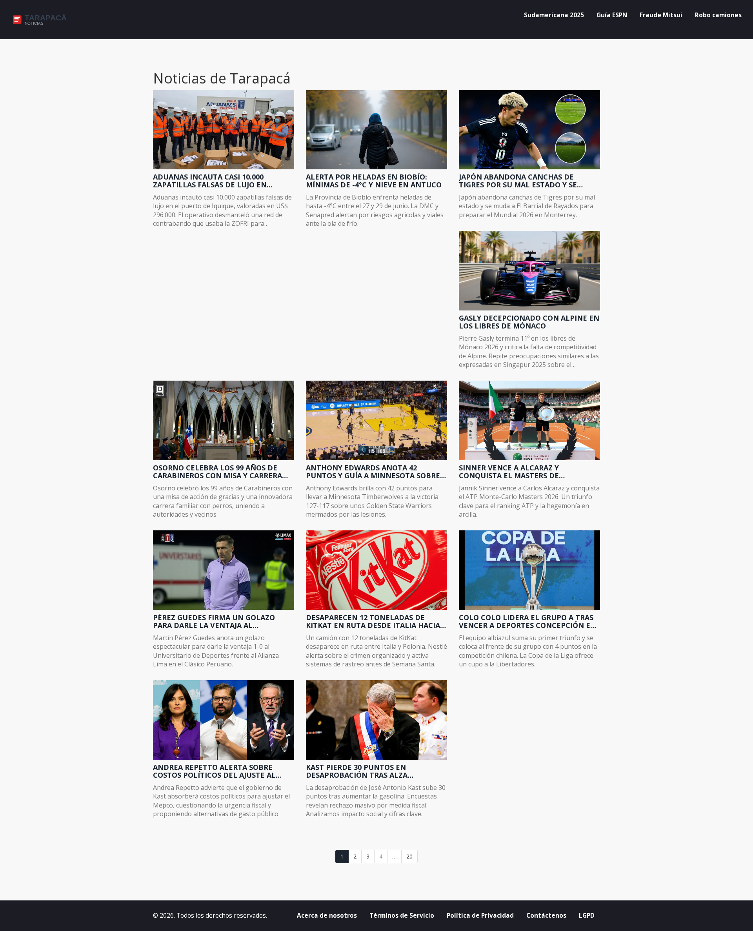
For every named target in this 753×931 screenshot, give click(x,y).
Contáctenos (546, 915)
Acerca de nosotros (327, 915)
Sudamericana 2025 (554, 15)
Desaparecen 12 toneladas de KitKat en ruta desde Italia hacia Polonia (373, 622)
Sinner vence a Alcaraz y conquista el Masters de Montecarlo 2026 (509, 472)
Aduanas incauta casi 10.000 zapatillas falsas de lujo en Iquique (210, 181)
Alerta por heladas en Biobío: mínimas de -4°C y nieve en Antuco (374, 181)
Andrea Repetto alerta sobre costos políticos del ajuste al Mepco (214, 771)
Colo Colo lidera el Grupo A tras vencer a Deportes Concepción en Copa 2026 (527, 622)
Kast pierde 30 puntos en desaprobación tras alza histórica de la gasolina (356, 771)
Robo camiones (718, 15)
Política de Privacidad (480, 915)
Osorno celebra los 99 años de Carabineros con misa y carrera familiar (217, 472)
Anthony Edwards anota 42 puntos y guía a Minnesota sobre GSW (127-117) (373, 472)
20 (409, 856)
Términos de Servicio (401, 915)
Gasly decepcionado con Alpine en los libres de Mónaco (529, 322)
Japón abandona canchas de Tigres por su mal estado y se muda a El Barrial (518, 181)
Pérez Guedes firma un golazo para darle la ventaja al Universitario (214, 622)
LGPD (587, 915)
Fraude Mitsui (661, 15)
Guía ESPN (612, 15)
